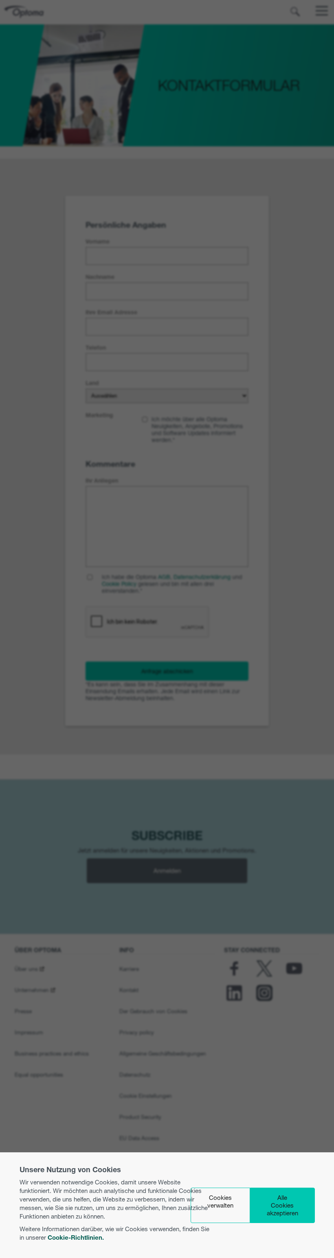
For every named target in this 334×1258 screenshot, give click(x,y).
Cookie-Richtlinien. (76, 1237)
